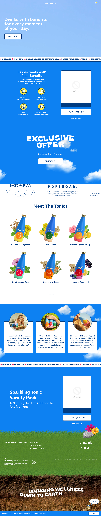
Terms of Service (59, 459)
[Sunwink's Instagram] (81, 448)
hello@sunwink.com (36, 445)
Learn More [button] (42, 513)
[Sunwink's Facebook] (85, 448)
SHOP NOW (50, 295)
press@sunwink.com (37, 448)
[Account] (93, 3)
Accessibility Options (78, 459)
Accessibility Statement (91, 459)
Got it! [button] (93, 513)
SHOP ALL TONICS (13, 36)
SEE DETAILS (76, 118)
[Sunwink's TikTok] (88, 448)
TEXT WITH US (50, 161)
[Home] (50, 3)
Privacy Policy (68, 459)
